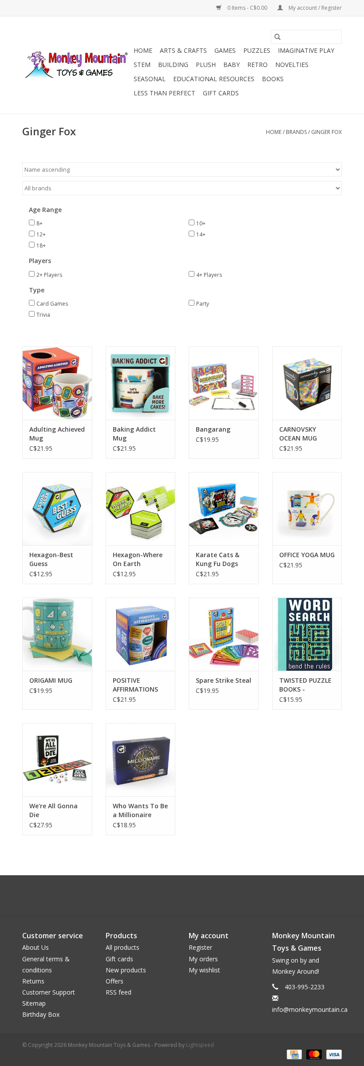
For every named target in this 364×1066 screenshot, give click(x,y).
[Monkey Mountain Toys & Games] (76, 65)
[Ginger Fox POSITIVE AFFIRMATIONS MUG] (141, 634)
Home (143, 50)
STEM (142, 64)
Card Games (52, 303)
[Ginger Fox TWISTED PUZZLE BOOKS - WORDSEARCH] (307, 634)
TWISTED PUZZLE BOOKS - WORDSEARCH (305, 685)
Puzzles (256, 50)
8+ (39, 223)
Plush (206, 64)
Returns (33, 981)
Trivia (43, 315)
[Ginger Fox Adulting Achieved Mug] (57, 383)
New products (126, 970)
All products (122, 947)
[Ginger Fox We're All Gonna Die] (57, 759)
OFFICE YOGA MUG (307, 555)
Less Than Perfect (164, 93)
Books (273, 79)
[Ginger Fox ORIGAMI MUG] (57, 634)
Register (200, 947)
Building (173, 64)
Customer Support (48, 992)
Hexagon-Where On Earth (137, 559)
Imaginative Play (306, 50)
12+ (41, 234)
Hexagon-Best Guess (51, 559)
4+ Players (209, 275)
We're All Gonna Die (53, 810)
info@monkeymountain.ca (310, 1009)
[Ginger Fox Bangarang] (224, 383)
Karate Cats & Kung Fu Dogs (217, 559)
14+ (201, 234)
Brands (296, 132)
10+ (201, 223)
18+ (41, 245)
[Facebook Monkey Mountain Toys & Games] (174, 896)
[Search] (277, 37)
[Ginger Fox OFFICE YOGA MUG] (307, 508)
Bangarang (213, 429)
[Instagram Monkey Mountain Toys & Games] (190, 896)
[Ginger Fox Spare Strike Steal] (224, 634)
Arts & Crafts (183, 50)
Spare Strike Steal (223, 680)
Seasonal (150, 79)
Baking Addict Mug (134, 433)
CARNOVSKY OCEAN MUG (298, 433)
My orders (203, 959)
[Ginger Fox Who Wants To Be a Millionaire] (141, 759)
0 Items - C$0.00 (247, 8)
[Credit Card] (293, 1054)
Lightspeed (200, 1045)
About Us (35, 947)
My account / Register (314, 8)
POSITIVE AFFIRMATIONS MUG (135, 685)
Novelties (292, 64)
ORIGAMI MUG (50, 680)
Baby (231, 64)
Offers (114, 981)
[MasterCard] (313, 1054)
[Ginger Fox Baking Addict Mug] (141, 383)
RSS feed (118, 992)
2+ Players (49, 275)
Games (225, 50)
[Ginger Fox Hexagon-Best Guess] (57, 508)
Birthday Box (40, 1014)
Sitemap (34, 1003)
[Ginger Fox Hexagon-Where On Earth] (141, 508)
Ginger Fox (326, 132)
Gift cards (221, 93)
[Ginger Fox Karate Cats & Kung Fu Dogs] (224, 508)
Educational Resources (213, 79)
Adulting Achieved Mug (57, 433)
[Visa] (332, 1054)
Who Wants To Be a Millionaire (140, 810)
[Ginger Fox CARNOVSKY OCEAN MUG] (307, 383)
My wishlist (204, 970)
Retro (257, 64)
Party (202, 303)
